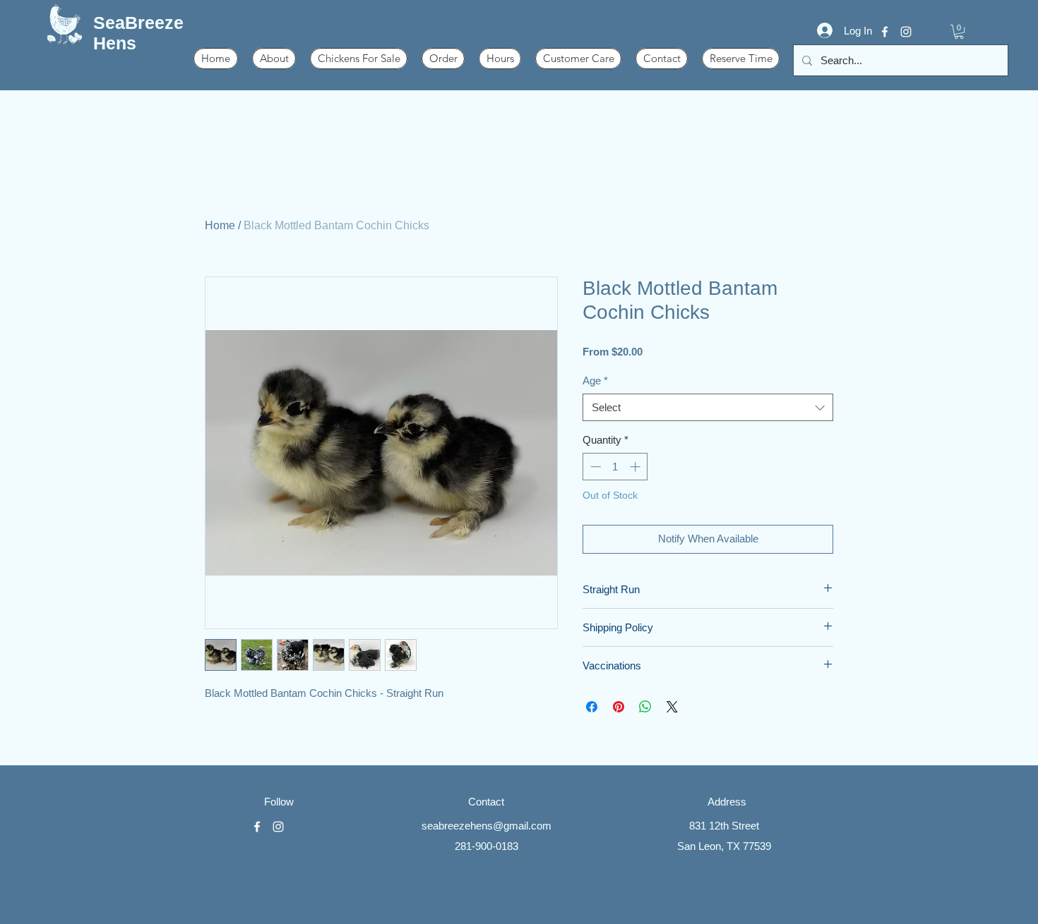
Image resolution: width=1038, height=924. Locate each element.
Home (220, 225)
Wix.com (628, 918)
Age (595, 381)
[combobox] (708, 407)
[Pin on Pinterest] (618, 706)
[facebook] (885, 32)
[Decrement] (594, 467)
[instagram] (906, 32)
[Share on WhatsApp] (645, 706)
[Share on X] (672, 706)
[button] (958, 32)
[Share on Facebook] (591, 706)
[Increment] (636, 467)
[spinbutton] (615, 467)
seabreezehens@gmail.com (486, 826)
